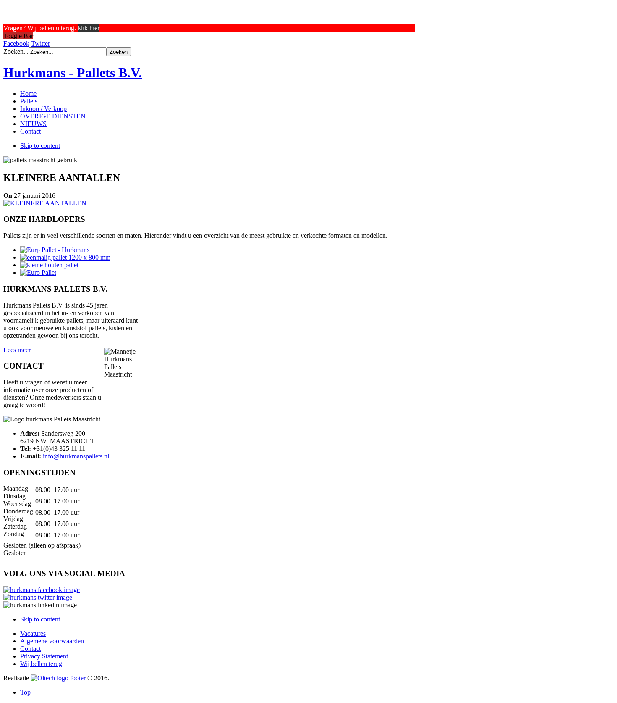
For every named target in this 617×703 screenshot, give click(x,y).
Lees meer (17, 349)
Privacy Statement (44, 656)
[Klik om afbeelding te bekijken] (44, 203)
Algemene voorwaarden (52, 641)
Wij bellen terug (41, 663)
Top (25, 692)
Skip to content (40, 145)
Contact (30, 648)
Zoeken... (16, 51)
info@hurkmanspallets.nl (76, 456)
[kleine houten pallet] (49, 265)
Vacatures (33, 633)
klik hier (88, 28)
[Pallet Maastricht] (54, 249)
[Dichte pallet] (65, 257)
